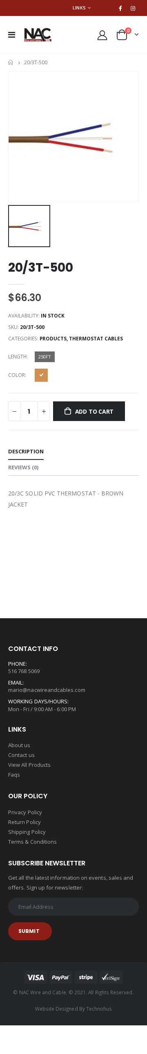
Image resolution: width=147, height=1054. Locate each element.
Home (11, 62)
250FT (44, 357)
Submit (29, 931)
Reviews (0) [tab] (23, 467)
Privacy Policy (25, 812)
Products (53, 338)
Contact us (21, 755)
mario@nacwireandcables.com (46, 690)
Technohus (99, 1008)
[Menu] (11, 34)
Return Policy (24, 822)
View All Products (29, 764)
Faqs (14, 774)
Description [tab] (26, 451)
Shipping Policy (27, 832)
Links (79, 8)
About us (19, 745)
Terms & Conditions (32, 841)
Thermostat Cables (96, 338)
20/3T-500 (40, 267)
